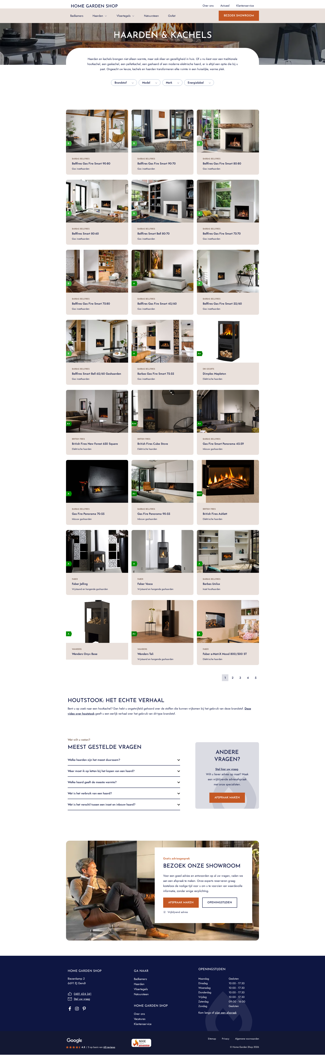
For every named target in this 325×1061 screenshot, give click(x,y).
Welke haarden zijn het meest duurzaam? (94, 760)
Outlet (171, 16)
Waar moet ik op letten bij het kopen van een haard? (101, 771)
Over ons (139, 1014)
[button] (124, 759)
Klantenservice (142, 1024)
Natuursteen (151, 16)
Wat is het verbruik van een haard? (90, 793)
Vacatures (139, 1019)
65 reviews (109, 1047)
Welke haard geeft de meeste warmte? (92, 782)
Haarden (98, 16)
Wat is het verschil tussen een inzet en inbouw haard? (101, 804)
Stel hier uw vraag (226, 769)
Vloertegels (124, 16)
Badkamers (76, 16)
